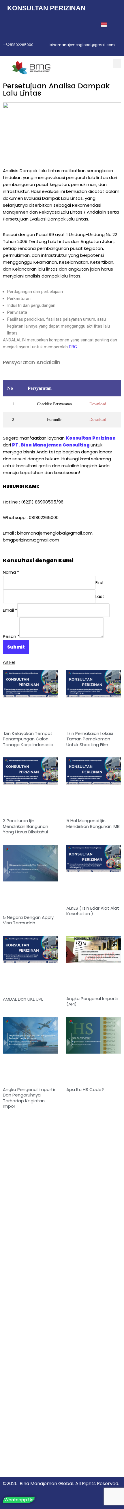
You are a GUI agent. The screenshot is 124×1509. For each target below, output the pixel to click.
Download (97, 404)
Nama (11, 572)
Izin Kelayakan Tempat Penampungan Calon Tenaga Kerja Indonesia (28, 739)
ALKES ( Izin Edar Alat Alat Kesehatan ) (92, 911)
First (99, 582)
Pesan (11, 636)
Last (99, 596)
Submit (16, 647)
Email (10, 610)
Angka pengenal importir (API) (92, 1001)
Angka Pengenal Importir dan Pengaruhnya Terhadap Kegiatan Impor (29, 1097)
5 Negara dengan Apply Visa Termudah (28, 920)
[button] (117, 63)
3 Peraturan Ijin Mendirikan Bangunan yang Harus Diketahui (25, 826)
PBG (73, 346)
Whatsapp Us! (19, 1500)
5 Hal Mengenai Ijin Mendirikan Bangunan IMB (93, 823)
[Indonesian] (104, 25)
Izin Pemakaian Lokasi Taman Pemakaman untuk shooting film (89, 739)
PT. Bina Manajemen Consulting (51, 445)
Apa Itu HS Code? (85, 1089)
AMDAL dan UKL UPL (23, 999)
